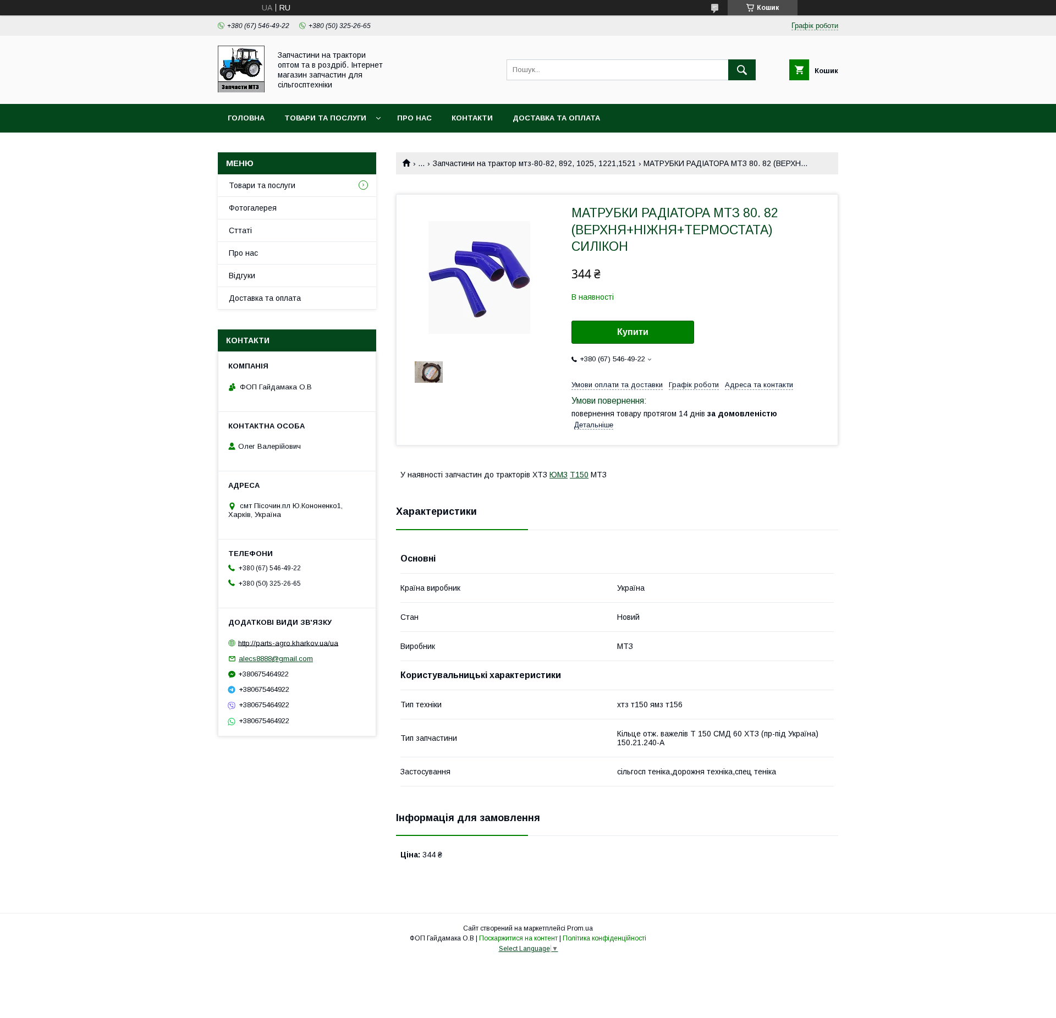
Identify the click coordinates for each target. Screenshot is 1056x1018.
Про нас (414, 118)
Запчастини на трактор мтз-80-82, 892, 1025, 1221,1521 (534, 163)
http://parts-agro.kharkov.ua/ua (288, 643)
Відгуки (242, 275)
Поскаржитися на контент (518, 938)
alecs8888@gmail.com (276, 658)
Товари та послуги (325, 118)
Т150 (579, 474)
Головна (246, 118)
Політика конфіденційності (604, 938)
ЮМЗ (558, 474)
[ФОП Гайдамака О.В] (241, 89)
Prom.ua (580, 928)
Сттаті (240, 230)
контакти (472, 118)
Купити (632, 332)
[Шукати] (742, 69)
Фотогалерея (253, 207)
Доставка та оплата (556, 118)
